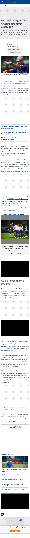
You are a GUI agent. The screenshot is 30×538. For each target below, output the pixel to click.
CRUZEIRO (4, 18)
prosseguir (15, 531)
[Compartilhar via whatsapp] (18, 50)
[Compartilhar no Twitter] (16, 50)
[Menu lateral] (2, 2)
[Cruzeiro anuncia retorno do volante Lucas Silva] (15, 462)
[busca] (27, 2)
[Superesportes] (11, 2)
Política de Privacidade (8, 529)
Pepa (2, 146)
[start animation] (4, 218)
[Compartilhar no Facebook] (14, 50)
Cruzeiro (7, 5)
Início (2, 5)
